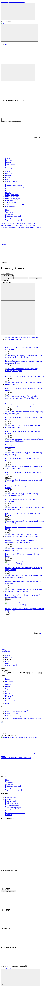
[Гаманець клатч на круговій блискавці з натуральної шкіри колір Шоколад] (24, 397)
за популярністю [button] (7, 278)
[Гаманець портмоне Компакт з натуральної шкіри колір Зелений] (24, 563)
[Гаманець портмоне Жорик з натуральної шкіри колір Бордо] (24, 577)
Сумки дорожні (11, 665)
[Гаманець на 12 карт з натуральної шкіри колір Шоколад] (24, 426)
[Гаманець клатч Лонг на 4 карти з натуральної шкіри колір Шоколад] (24, 590)
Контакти (37, 227)
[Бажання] (22, 91)
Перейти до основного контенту (13, 2)
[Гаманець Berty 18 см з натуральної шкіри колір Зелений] (24, 467)
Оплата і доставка (12, 805)
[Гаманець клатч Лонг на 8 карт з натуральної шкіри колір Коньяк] (24, 604)
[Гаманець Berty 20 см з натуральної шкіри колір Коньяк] (24, 481)
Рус (6, 44)
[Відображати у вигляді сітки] (18, 309)
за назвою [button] (5, 280)
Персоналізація (12, 223)
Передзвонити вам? (8, 891)
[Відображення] (18, 291)
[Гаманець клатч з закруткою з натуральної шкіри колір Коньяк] (24, 440)
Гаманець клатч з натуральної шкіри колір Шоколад (24, 376)
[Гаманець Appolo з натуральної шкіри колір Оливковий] (24, 339)
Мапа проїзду (6, 968)
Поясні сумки (10, 661)
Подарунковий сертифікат (15, 220)
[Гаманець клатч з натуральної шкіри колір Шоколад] (24, 370)
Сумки (7, 655)
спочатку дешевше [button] (21, 278)
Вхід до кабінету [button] (11, 797)
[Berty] (11, 731)
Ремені (7, 663)
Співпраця (10, 227)
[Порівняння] (18, 72)
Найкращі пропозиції (13, 216)
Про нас (4, 223)
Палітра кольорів (24, 223)
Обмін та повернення (15, 225)
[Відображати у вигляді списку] (18, 326)
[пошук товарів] (18, 11)
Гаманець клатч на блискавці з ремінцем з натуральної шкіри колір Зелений (21, 541)
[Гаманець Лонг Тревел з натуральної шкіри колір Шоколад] (24, 508)
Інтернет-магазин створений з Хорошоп (16, 758)
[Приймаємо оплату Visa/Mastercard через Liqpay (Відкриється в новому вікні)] (19, 737)
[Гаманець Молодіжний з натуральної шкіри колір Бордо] (24, 522)
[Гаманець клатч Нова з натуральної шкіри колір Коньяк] (24, 549)
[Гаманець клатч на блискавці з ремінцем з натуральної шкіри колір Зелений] (24, 536)
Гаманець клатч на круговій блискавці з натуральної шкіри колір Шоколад (20, 405)
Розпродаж (9, 218)
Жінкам (8, 210)
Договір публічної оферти (15, 809)
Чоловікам (9, 212)
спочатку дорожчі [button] (35, 278)
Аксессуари (9, 214)
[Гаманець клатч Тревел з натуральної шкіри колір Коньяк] (24, 383)
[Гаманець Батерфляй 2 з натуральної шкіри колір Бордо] (24, 413)
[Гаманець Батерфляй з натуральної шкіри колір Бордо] (24, 454)
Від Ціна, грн (6, 673)
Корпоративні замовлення (24, 227)
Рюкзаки (8, 657)
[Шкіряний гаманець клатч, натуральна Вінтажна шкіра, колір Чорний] (24, 356)
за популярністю (7, 275)
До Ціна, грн (24, 673)
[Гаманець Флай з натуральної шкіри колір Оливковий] (24, 495)
